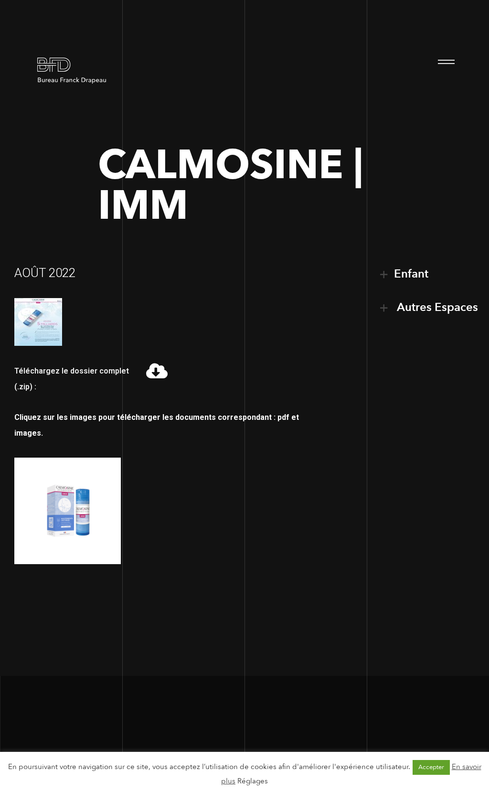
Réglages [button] (252, 781)
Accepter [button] (431, 767)
